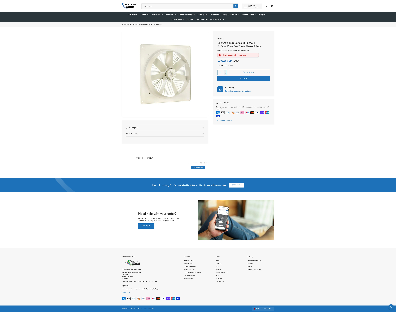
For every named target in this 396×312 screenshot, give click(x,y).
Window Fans (188, 278)
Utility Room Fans (190, 266)
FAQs (218, 266)
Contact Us (126, 292)
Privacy (250, 264)
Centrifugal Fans (189, 275)
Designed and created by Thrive (146, 309)
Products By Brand (216, 19)
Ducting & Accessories (229, 15)
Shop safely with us (225, 120)
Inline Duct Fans (189, 269)
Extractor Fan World (131, 309)
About (218, 260)
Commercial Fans (176, 19)
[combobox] (189, 6)
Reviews (218, 269)
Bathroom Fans (189, 260)
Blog (217, 275)
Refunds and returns (254, 269)
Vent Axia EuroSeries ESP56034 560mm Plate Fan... (146, 24)
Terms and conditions (255, 261)
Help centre (220, 281)
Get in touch (236, 185)
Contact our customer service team (238, 91)
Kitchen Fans (188, 263)
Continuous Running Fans (192, 272)
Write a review (198, 167)
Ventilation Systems (247, 15)
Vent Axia (221, 38)
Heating (189, 19)
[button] (272, 6)
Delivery (250, 267)
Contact (219, 263)
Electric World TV (222, 272)
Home (126, 24)
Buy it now (244, 78)
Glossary (219, 278)
